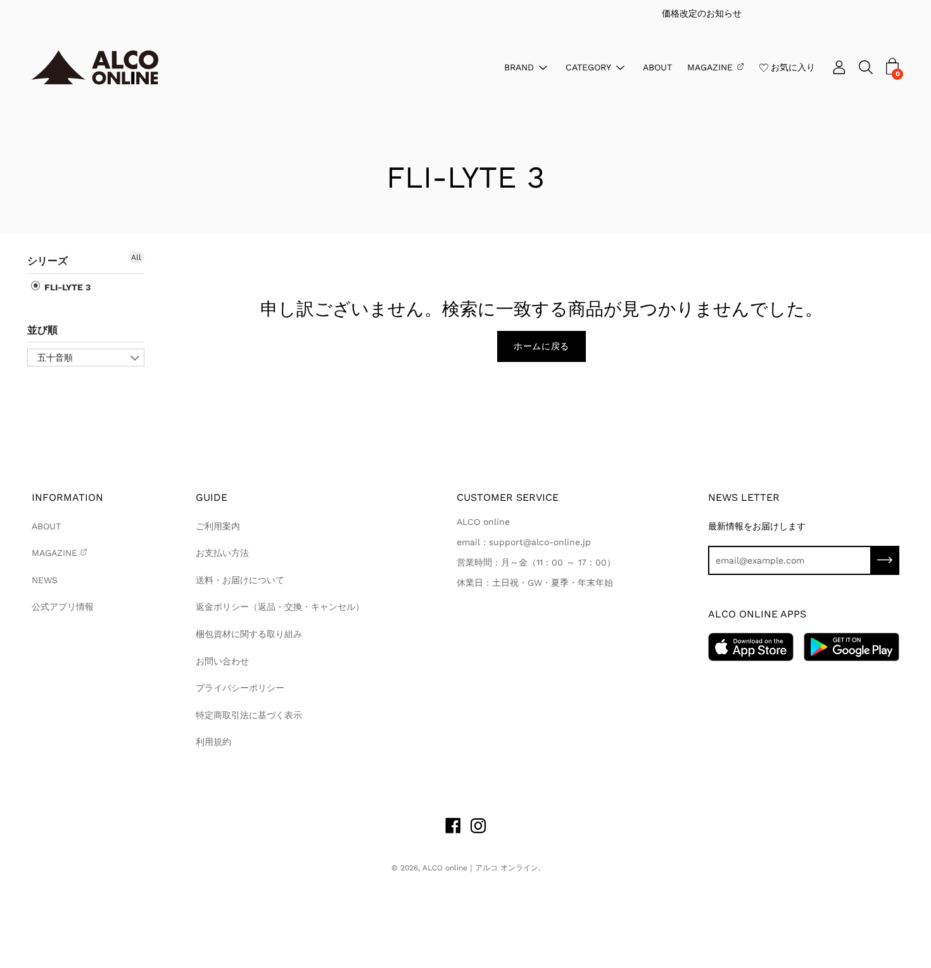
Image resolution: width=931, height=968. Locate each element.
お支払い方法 (222, 553)
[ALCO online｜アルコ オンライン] (95, 67)
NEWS (45, 580)
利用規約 (213, 742)
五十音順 (55, 357)
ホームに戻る (541, 346)
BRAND (519, 66)
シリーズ (47, 261)
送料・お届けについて (240, 580)
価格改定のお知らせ (477, 13)
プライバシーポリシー (240, 688)
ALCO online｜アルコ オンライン (480, 867)
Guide (211, 497)
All (136, 257)
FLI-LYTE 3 (66, 287)
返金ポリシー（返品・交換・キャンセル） (280, 607)
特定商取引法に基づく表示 (249, 715)
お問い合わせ (222, 661)
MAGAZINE (710, 66)
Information (67, 497)
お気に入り (793, 66)
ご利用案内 (218, 526)
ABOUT (657, 66)
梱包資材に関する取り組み (249, 634)
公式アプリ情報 (63, 607)
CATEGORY (588, 66)
